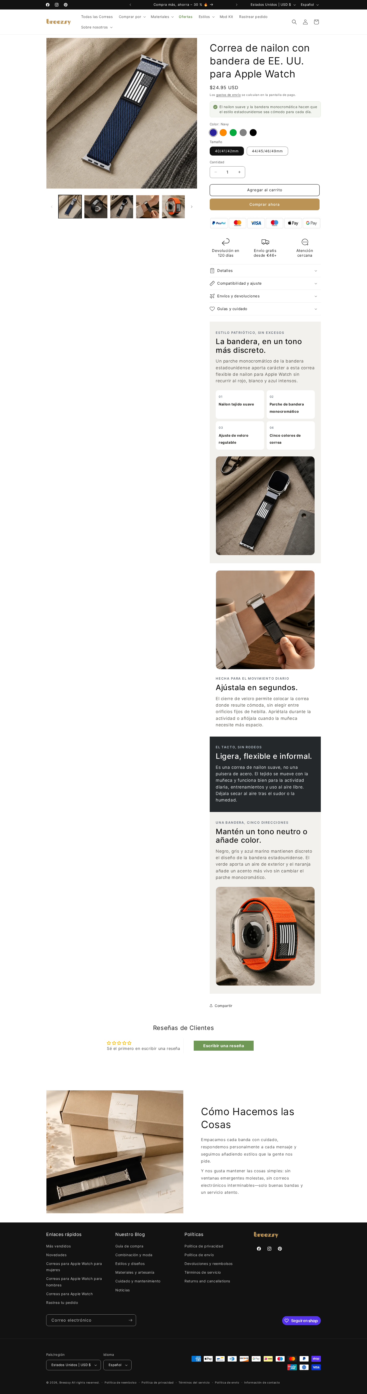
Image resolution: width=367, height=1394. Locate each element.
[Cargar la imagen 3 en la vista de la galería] (95, 206)
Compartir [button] (223, 1005)
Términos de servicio (202, 1272)
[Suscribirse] (130, 1320)
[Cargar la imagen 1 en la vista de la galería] (70, 206)
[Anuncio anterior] (130, 4)
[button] (132, 16)
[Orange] (223, 132)
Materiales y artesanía (134, 1272)
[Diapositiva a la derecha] (191, 206)
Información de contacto (262, 1382)
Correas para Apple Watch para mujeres (74, 1266)
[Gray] (243, 132)
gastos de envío (228, 95)
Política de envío (199, 1255)
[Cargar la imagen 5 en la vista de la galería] (147, 206)
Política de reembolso (121, 1382)
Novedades (56, 1255)
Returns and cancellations (207, 1281)
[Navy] (213, 132)
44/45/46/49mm (267, 151)
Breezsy (65, 1382)
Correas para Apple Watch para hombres (74, 1281)
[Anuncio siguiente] (236, 4)
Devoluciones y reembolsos (208, 1263)
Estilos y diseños (130, 1263)
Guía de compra (129, 1246)
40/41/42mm (227, 151)
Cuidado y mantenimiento (138, 1281)
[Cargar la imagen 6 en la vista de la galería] (173, 206)
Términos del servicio (194, 1382)
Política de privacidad (203, 1246)
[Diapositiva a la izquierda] (51, 206)
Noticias (122, 1290)
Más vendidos (58, 1246)
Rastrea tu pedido (62, 1302)
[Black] (253, 132)
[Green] (233, 132)
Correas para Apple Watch (69, 1294)
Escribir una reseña (223, 1045)
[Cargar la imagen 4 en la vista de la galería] (121, 206)
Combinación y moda (134, 1255)
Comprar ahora (264, 204)
